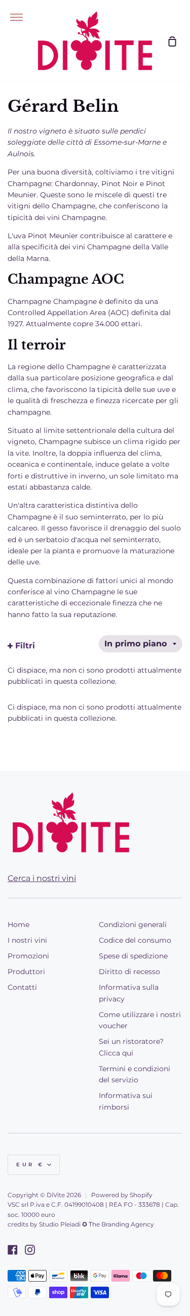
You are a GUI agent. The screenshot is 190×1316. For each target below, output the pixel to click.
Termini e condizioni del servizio (134, 1074)
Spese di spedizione (133, 955)
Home (18, 924)
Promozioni (28, 955)
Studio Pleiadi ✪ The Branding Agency (96, 1224)
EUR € (30, 1164)
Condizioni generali (133, 924)
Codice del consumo (135, 940)
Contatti (22, 987)
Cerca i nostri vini (42, 878)
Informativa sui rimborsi (126, 1101)
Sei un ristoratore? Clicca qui (131, 1047)
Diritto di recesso (129, 971)
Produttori (26, 971)
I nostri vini (27, 940)
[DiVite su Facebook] (13, 1250)
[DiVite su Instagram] (30, 1250)
